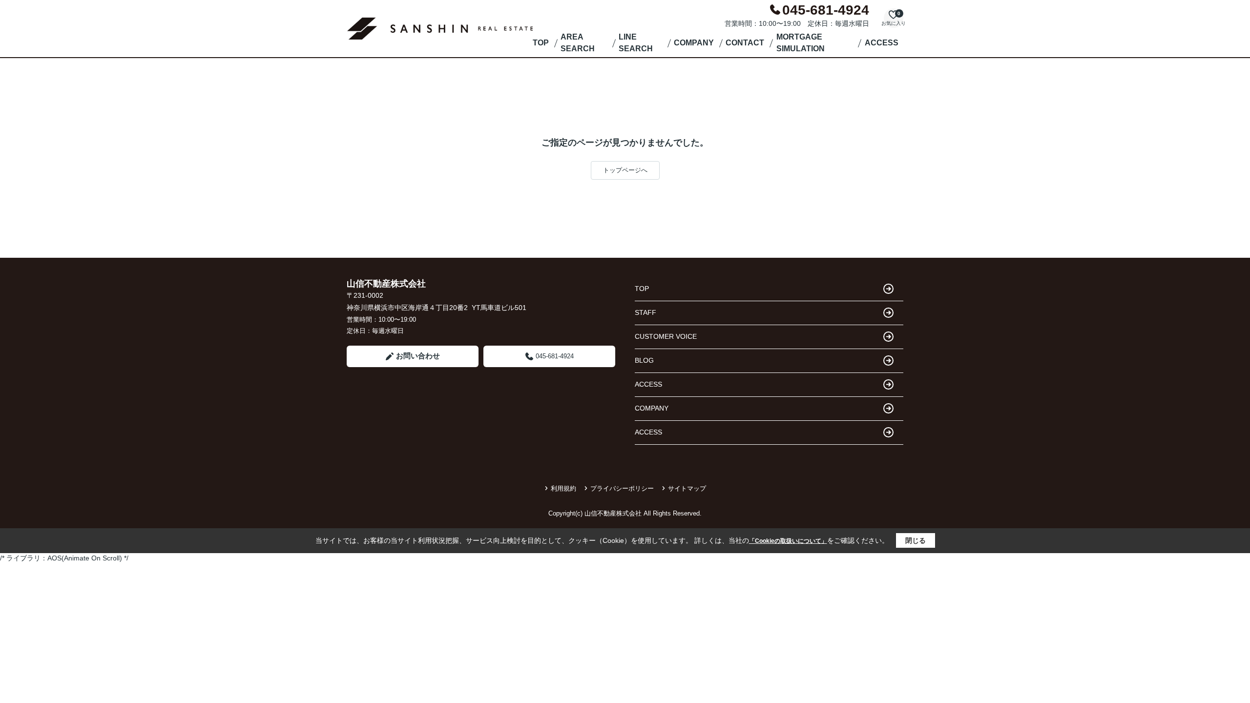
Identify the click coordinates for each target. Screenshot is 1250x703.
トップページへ (625, 170)
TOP (541, 43)
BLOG (644, 360)
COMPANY (694, 43)
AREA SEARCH (578, 43)
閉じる (915, 540)
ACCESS (881, 43)
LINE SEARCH (636, 43)
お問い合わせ (418, 356)
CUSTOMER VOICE (666, 336)
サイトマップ (687, 488)
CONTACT (745, 43)
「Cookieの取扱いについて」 (788, 541)
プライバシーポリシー (622, 488)
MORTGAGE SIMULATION (800, 43)
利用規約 (563, 488)
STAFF (645, 312)
